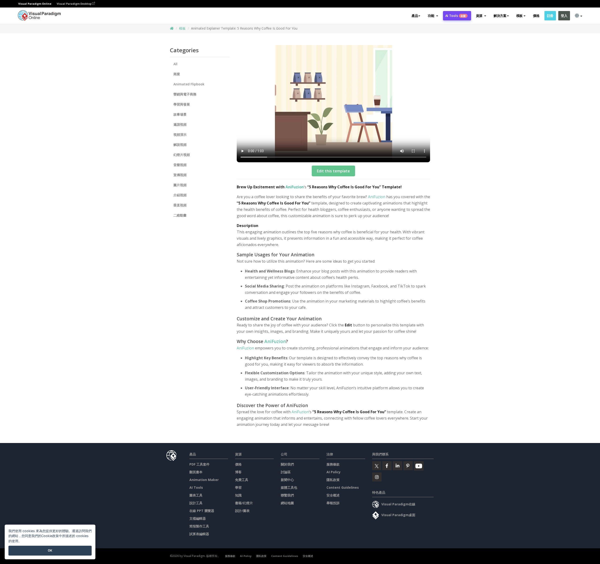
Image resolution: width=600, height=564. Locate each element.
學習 (238, 487)
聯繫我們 (287, 495)
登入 (564, 15)
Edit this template (333, 171)
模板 (182, 28)
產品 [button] (415, 15)
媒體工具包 (289, 487)
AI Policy (333, 472)
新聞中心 (287, 479)
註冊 (550, 15)
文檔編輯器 (197, 518)
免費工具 (241, 479)
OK (50, 550)
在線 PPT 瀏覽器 (201, 510)
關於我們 (287, 464)
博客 (238, 472)
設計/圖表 (242, 510)
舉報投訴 (333, 503)
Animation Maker (204, 479)
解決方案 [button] (500, 15)
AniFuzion (294, 186)
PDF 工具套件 (199, 464)
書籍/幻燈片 (244, 503)
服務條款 (333, 464)
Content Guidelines (342, 487)
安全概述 (333, 495)
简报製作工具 (199, 526)
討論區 (286, 472)
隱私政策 (333, 479)
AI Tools (455, 15)
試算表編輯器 (199, 534)
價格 (536, 15)
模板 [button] (519, 15)
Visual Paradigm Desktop (74, 3)
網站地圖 (287, 503)
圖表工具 (195, 495)
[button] (432, 15)
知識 (238, 495)
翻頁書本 (195, 472)
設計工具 (195, 503)
